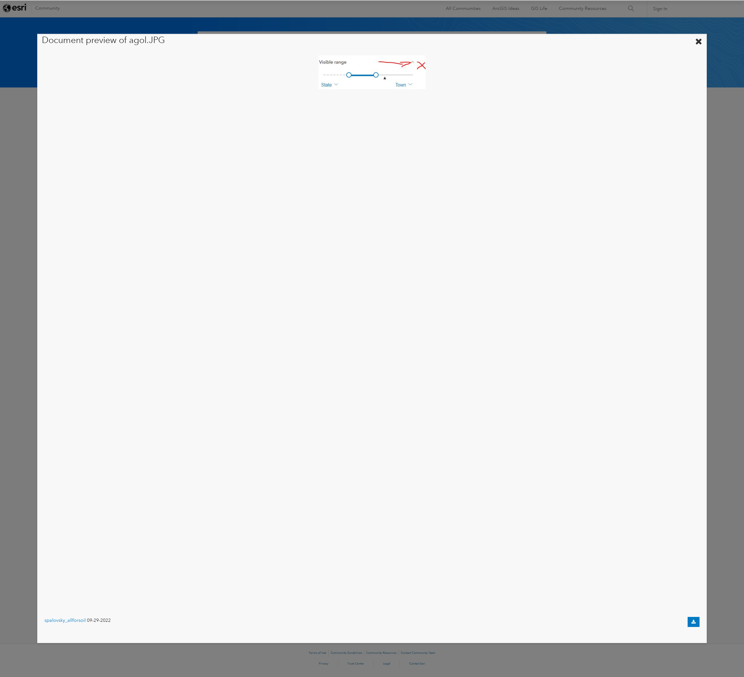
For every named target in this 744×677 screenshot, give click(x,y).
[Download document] (694, 622)
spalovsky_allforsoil (65, 620)
